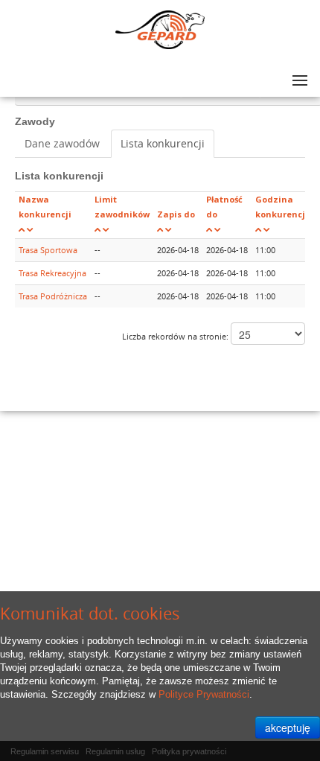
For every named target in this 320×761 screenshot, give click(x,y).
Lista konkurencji (163, 143)
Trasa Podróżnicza (53, 296)
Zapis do (176, 214)
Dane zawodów (62, 143)
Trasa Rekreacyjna (52, 272)
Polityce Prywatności (204, 694)
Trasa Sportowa (48, 249)
